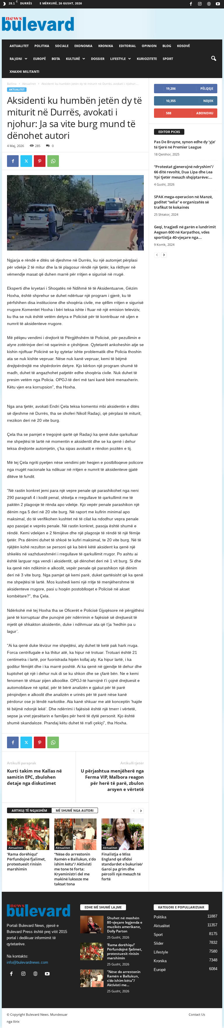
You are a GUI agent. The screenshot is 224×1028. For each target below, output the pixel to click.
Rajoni (16, 58)
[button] (213, 58)
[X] (26, 161)
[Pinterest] (40, 161)
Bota (56, 58)
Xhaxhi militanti (24, 71)
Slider (158, 943)
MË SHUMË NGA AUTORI (75, 810)
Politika (41, 46)
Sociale (62, 46)
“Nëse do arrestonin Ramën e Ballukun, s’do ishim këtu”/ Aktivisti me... (124, 978)
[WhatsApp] (53, 161)
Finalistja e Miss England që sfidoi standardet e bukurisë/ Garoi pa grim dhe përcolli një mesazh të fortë (122, 866)
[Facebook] (190, 4)
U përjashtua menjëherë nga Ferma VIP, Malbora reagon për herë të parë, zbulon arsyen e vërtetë (112, 780)
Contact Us (197, 1014)
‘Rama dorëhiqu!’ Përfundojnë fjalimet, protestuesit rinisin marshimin (26, 861)
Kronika (105, 46)
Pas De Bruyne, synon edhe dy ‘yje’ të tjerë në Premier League (185, 144)
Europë (39, 58)
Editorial (127, 46)
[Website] (208, 4)
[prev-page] (134, 811)
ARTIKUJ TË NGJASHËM (29, 810)
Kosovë (183, 46)
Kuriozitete (147, 58)
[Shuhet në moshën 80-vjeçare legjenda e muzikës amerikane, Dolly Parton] (92, 924)
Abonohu (204, 113)
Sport (168, 58)
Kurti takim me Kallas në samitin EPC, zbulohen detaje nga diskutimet (34, 777)
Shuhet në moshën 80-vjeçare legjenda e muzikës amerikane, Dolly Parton (124, 924)
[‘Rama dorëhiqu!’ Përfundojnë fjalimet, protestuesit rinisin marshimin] (28, 834)
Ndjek (208, 101)
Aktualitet (19, 46)
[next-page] (141, 811)
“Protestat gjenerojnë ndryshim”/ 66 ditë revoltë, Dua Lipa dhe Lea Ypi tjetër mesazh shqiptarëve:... (184, 172)
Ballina (12, 84)
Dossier (97, 58)
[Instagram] (199, 4)
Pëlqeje (206, 88)
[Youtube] (217, 4)
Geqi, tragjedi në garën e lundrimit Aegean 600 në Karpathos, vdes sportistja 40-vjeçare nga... (185, 232)
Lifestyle (118, 58)
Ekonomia (83, 46)
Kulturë (73, 58)
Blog (166, 46)
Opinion (149, 46)
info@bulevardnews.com (27, 962)
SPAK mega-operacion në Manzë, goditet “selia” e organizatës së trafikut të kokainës (183, 202)
